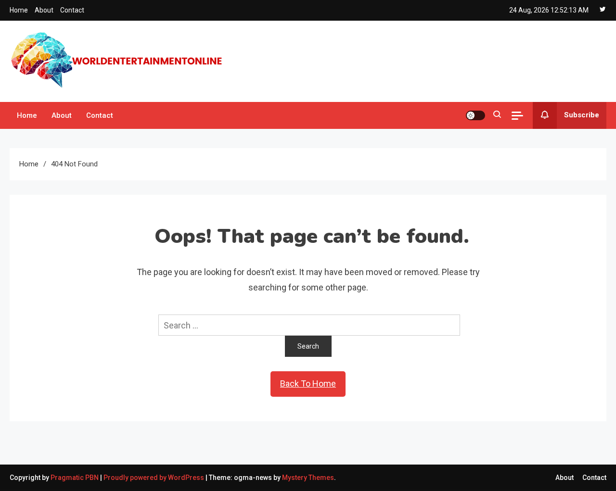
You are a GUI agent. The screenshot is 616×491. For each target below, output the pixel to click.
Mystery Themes (308, 477)
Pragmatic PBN (75, 477)
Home (19, 10)
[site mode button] (475, 115)
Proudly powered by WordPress (154, 477)
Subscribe (581, 115)
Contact (72, 10)
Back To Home (308, 383)
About (44, 10)
